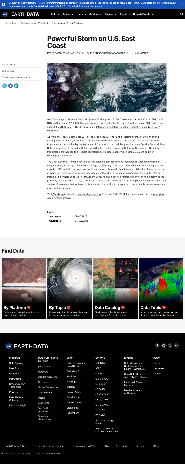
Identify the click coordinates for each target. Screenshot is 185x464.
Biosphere (43, 371)
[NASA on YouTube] (176, 345)
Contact (157, 373)
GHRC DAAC (102, 378)
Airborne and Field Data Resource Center (106, 430)
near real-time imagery (89, 194)
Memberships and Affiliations (133, 392)
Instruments (15, 378)
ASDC (98, 368)
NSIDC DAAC (102, 399)
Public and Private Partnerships (133, 384)
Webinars (71, 376)
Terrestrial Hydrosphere (44, 418)
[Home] (25, 14)
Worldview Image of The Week (34, 23)
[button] (106, 88)
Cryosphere (44, 382)
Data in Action (74, 392)
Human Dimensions (48, 387)
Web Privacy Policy (16, 446)
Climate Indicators (47, 376)
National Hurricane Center (106, 140)
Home (6, 23)
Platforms (14, 373)
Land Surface (45, 392)
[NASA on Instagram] (163, 345)
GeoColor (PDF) (60, 161)
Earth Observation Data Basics (76, 364)
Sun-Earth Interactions (44, 409)
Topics (66, 14)
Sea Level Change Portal (104, 422)
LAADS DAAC (102, 394)
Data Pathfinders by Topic (48, 359)
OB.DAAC (100, 410)
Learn (79, 14)
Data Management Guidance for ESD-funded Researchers (134, 366)
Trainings (71, 381)
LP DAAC (100, 389)
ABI (149, 123)
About (123, 14)
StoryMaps (72, 407)
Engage (109, 14)
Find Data (15, 357)
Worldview (58, 194)
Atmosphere (44, 366)
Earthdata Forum (75, 371)
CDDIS (98, 373)
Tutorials (71, 386)
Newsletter (158, 368)
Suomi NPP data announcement (85, 6)
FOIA (106, 446)
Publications (73, 412)
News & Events (141, 14)
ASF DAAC (100, 363)
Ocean (41, 397)
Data (53, 14)
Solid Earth (43, 402)
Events (156, 363)
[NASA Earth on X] (170, 345)
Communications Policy (84, 446)
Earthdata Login (17, 405)
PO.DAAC (100, 415)
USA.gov (156, 446)
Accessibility (122, 446)
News (14, 23)
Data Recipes (73, 397)
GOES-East (65, 127)
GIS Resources (74, 402)
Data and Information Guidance (49, 446)
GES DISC (100, 383)
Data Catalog (16, 363)
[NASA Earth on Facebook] (157, 345)
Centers (94, 14)
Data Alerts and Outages (17, 399)
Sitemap (140, 446)
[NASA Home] (5, 14)
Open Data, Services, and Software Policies (135, 375)
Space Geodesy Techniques (17, 385)
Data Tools (14, 368)
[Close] (182, 5)
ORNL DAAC (101, 404)
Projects (13, 392)
